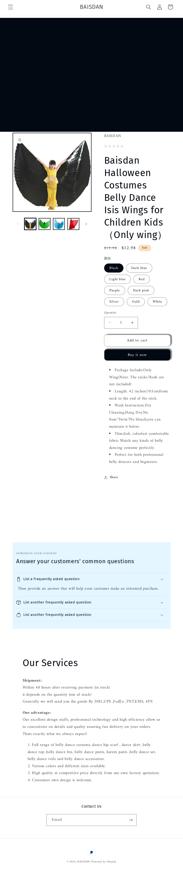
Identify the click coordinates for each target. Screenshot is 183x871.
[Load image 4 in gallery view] (73, 224)
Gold (136, 302)
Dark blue (139, 268)
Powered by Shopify (103, 861)
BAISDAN (83, 861)
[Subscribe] (130, 820)
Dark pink (141, 290)
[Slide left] (18, 224)
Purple (114, 290)
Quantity (110, 312)
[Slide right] (86, 224)
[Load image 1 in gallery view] (30, 224)
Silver (114, 302)
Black (113, 268)
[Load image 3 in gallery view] (59, 224)
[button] (10, 6)
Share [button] (114, 477)
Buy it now (137, 355)
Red (142, 279)
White (157, 302)
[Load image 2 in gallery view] (45, 224)
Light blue (117, 279)
